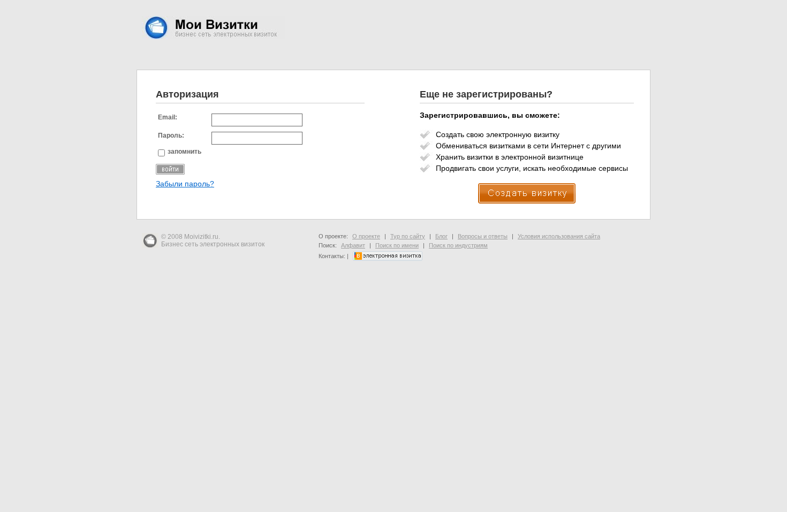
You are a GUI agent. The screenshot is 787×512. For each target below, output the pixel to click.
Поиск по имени (397, 245)
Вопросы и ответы (483, 236)
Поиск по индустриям (458, 245)
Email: (167, 117)
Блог (441, 236)
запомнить (184, 151)
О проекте (366, 236)
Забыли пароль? (185, 184)
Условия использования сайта (559, 236)
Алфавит (353, 245)
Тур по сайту (407, 236)
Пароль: (171, 135)
